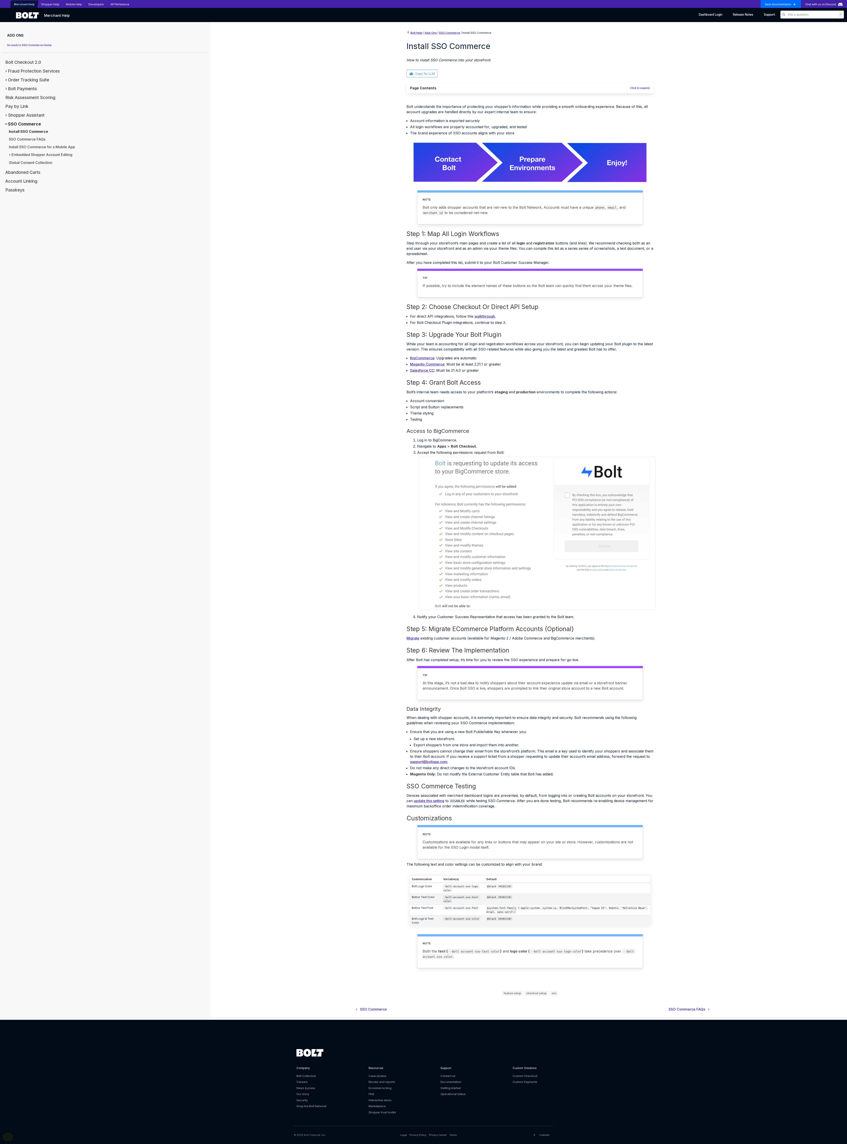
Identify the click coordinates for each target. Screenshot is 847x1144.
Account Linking (21, 181)
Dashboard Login (710, 14)
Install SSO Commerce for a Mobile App (42, 147)
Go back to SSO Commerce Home (29, 45)
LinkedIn (545, 1134)
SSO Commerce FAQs (27, 139)
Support (769, 14)
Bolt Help (416, 32)
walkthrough (484, 316)
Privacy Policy (418, 1134)
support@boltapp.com (428, 762)
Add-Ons (431, 32)
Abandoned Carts (22, 172)
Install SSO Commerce (28, 131)
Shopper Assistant (26, 115)
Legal (403, 1134)
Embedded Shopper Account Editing (41, 154)
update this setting (429, 801)
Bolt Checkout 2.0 (23, 62)
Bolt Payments (22, 88)
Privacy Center (438, 1134)
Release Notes (743, 14)
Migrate (413, 638)
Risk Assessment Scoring (30, 97)
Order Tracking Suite (28, 80)
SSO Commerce (24, 124)
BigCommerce (422, 358)
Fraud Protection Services (34, 71)
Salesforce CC (422, 370)
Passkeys (14, 190)
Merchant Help (57, 15)
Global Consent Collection (30, 162)
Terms (453, 1134)
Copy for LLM (425, 73)
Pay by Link (16, 106)
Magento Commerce (427, 364)
